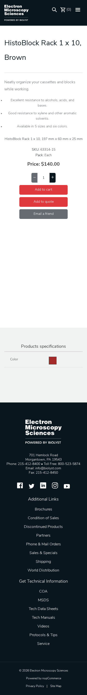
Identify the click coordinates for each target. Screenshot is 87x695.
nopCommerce (51, 678)
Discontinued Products (43, 527)
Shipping (43, 562)
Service (43, 644)
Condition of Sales (43, 518)
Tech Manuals (43, 618)
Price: (33, 164)
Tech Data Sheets (43, 609)
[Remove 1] (34, 178)
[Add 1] (53, 178)
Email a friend (44, 214)
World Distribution (43, 570)
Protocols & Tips (43, 635)
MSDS (43, 600)
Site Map (55, 686)
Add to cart (43, 190)
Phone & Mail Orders (43, 544)
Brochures (43, 509)
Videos (43, 626)
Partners (43, 536)
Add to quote (44, 202)
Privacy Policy (35, 686)
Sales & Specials (43, 553)
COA (43, 592)
